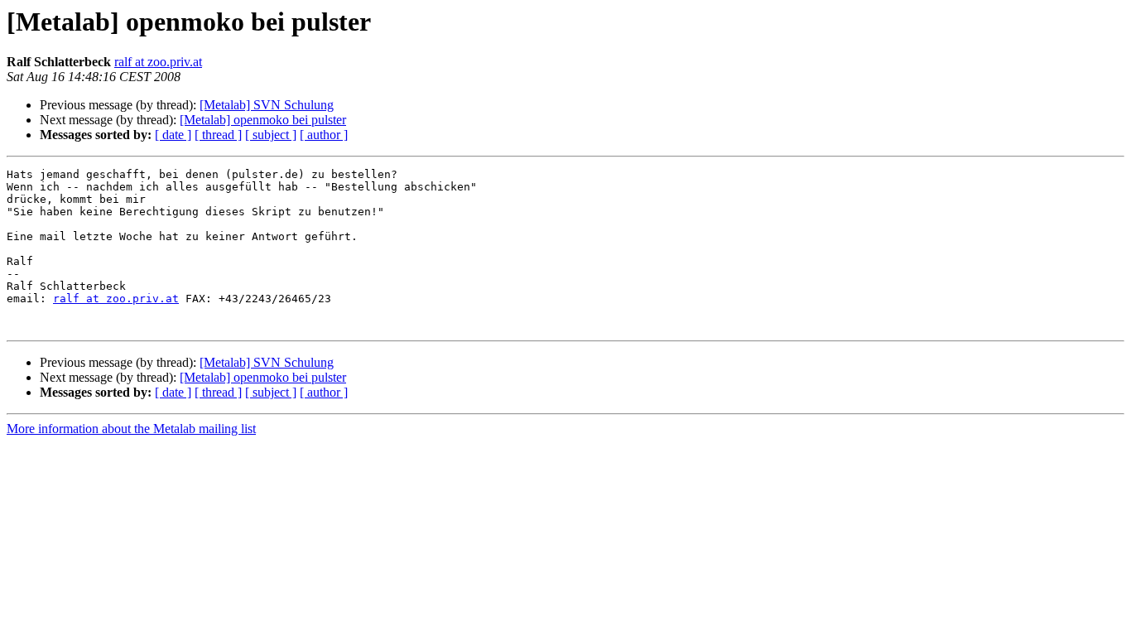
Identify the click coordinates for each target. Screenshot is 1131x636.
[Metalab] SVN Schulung (267, 105)
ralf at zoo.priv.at (158, 62)
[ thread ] (218, 135)
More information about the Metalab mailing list (131, 429)
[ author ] (324, 135)
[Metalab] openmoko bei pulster (263, 120)
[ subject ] (270, 135)
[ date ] (173, 135)
